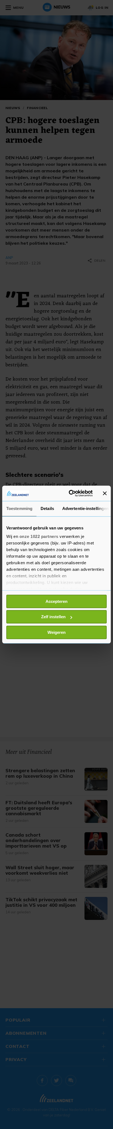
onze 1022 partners (38, 536)
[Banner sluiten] (105, 493)
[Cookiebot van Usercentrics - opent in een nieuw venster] (70, 493)
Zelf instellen (53, 616)
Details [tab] (47, 508)
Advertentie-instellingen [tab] (85, 508)
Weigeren (56, 632)
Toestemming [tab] (19, 508)
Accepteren (56, 601)
